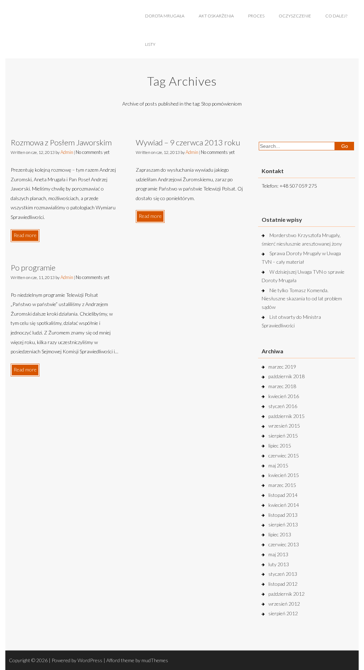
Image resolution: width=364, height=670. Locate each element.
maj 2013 (278, 554)
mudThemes (154, 660)
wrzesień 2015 (284, 426)
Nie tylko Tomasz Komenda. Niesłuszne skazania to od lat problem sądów (302, 298)
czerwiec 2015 (283, 455)
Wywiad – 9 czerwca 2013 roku (188, 142)
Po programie (33, 267)
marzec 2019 (282, 367)
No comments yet (92, 152)
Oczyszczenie (295, 15)
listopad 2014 (283, 495)
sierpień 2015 (283, 436)
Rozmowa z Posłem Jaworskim (61, 142)
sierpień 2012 (283, 613)
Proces (256, 15)
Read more (25, 235)
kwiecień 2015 (283, 475)
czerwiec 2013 (283, 544)
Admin (66, 152)
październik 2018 (286, 376)
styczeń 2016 (282, 406)
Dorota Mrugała (164, 15)
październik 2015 (286, 416)
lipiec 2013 (279, 534)
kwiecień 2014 (283, 505)
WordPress (89, 660)
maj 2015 (278, 465)
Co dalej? (336, 15)
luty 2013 (278, 564)
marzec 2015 (282, 485)
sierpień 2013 (283, 524)
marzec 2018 (282, 386)
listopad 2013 (283, 515)
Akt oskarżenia (216, 15)
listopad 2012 (283, 584)
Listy (150, 44)
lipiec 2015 (279, 446)
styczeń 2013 (282, 574)
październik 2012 (286, 594)
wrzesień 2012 (284, 604)
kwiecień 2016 (283, 396)
